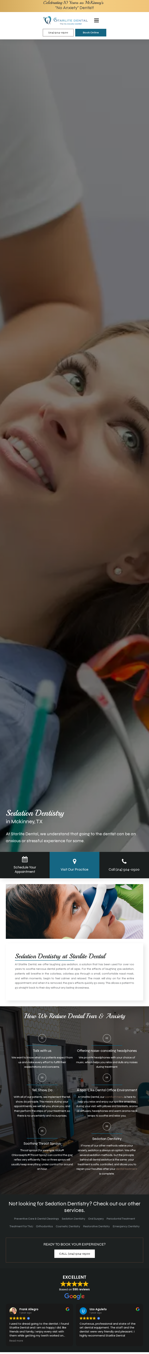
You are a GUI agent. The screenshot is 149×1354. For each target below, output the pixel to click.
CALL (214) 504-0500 (74, 1253)
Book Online (91, 32)
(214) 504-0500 (58, 32)
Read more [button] (16, 1341)
